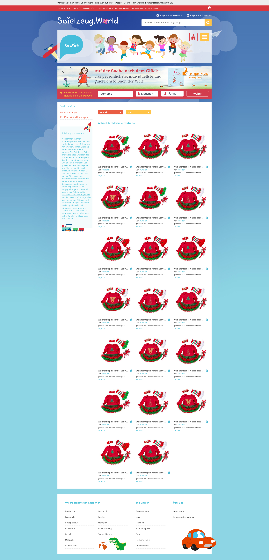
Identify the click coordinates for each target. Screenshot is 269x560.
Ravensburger (142, 511)
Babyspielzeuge (68, 112)
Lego (138, 517)
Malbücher (70, 540)
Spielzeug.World (68, 106)
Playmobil (140, 522)
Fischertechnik (142, 540)
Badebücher (71, 545)
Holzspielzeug (71, 522)
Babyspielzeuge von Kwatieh (75, 189)
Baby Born (70, 528)
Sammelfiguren (105, 534)
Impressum (178, 511)
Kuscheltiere (104, 511)
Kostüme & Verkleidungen (74, 117)
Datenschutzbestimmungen (157, 2)
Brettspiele (70, 511)
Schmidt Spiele (143, 528)
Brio (138, 534)
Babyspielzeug (105, 528)
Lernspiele (70, 517)
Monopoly (102, 522)
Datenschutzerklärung (183, 517)
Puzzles (101, 517)
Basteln (68, 534)
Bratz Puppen (142, 545)
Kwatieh (106, 169)
